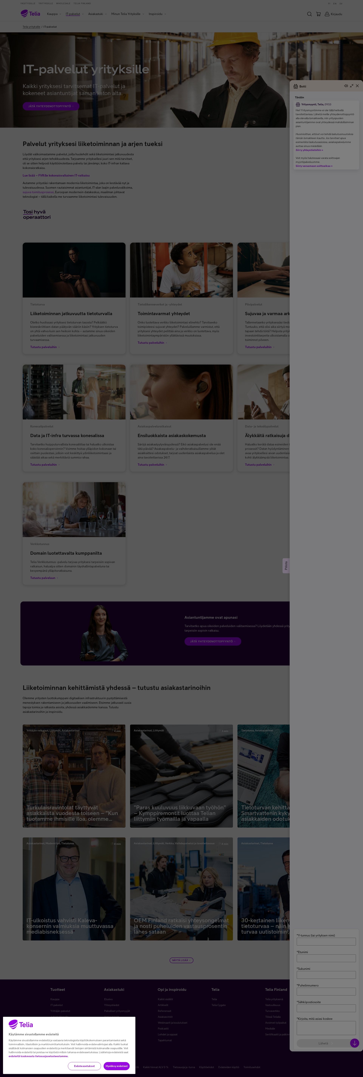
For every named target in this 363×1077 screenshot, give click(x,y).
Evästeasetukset (84, 1066)
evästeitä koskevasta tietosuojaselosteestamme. (38, 1056)
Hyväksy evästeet (117, 1066)
